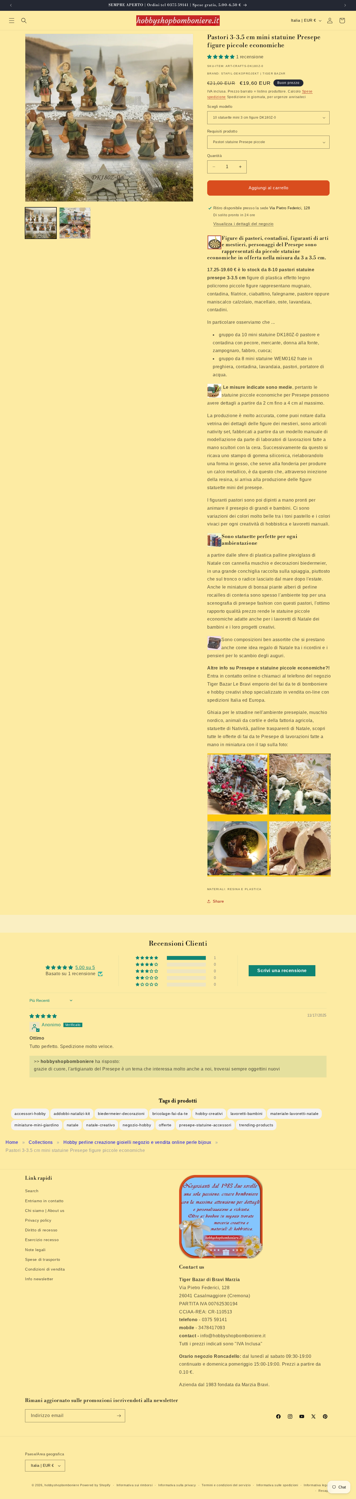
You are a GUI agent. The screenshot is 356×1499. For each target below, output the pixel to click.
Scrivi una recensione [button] (282, 970)
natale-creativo (100, 1125)
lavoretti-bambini (247, 1113)
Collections (41, 1142)
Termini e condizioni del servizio (226, 1485)
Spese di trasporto (42, 1259)
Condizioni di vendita (45, 1269)
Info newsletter (39, 1279)
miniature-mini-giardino (36, 1125)
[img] (43, 1016)
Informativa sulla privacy (177, 1485)
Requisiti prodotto (222, 131)
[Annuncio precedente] (11, 5)
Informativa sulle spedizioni (277, 1485)
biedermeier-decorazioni (121, 1113)
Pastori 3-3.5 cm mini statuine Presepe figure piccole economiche (75, 1150)
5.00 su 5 (85, 967)
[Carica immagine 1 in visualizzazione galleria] (40, 223)
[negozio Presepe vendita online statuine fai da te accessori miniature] (269, 876)
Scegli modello (220, 106)
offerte (165, 1125)
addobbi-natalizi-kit (72, 1113)
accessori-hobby (30, 1113)
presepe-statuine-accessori (205, 1125)
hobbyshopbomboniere (61, 1485)
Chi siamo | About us (45, 1210)
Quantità (214, 156)
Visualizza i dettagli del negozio (243, 223)
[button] (12, 20)
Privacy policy (38, 1220)
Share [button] (218, 901)
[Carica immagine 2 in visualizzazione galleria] (75, 223)
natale (73, 1125)
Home (12, 1142)
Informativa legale (317, 1485)
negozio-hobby (137, 1125)
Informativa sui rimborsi (135, 1485)
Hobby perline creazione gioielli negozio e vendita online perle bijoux (137, 1142)
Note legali (35, 1249)
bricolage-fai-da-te (170, 1113)
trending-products (256, 1125)
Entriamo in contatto (44, 1201)
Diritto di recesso (41, 1230)
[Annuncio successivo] (345, 5)
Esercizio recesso (42, 1239)
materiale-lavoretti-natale (294, 1113)
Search (32, 1191)
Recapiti (324, 1490)
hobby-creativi (209, 1113)
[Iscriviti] (119, 1415)
